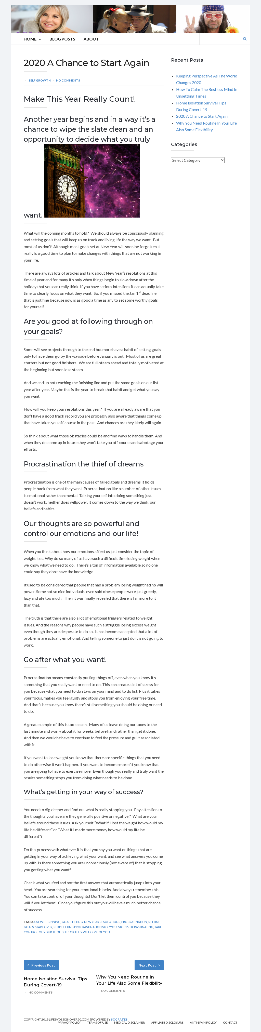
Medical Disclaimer (129, 1022)
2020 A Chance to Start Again (202, 116)
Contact (230, 1022)
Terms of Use (97, 1022)
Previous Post (43, 965)
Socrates (119, 1019)
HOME (30, 38)
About (91, 38)
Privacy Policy (69, 1022)
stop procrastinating (135, 927)
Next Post (147, 965)
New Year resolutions (102, 922)
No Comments (68, 80)
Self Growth (40, 80)
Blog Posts (62, 38)
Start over (43, 927)
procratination (134, 922)
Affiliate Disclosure (167, 1022)
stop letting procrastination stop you (85, 927)
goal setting (72, 922)
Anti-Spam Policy (203, 1022)
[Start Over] (92, 215)
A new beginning (46, 922)
